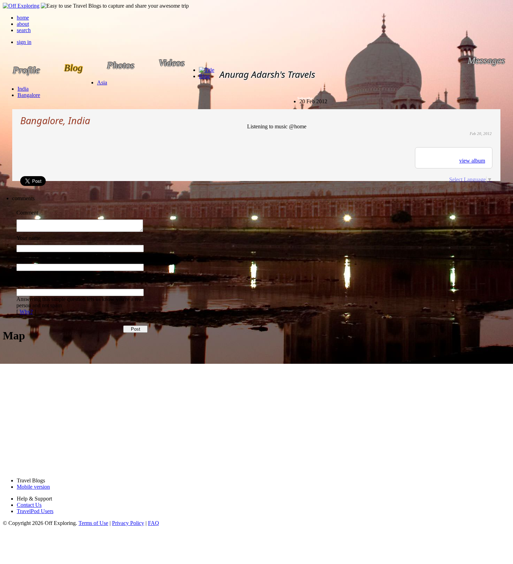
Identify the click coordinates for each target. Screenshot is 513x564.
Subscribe (304, 98)
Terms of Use (93, 523)
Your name (28, 238)
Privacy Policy (128, 523)
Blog (204, 76)
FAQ (153, 523)
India (23, 89)
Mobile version (33, 487)
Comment (27, 213)
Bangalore (28, 95)
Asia (102, 82)
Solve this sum (32, 276)
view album (472, 161)
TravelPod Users (35, 511)
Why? (26, 312)
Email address (31, 257)
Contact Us (29, 505)
